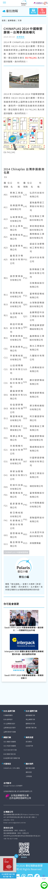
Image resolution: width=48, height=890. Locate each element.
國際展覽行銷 (30, 715)
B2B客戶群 (29, 746)
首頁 (4, 20)
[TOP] (45, 876)
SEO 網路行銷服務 (9, 742)
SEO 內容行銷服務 (9, 746)
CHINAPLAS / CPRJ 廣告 (11, 768)
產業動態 (12, 20)
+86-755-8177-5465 (10, 838)
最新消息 (29, 772)
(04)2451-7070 (8, 820)
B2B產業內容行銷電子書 (11, 758)
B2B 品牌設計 (8, 719)
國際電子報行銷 (31, 727)
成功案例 (29, 742)
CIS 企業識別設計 (9, 723)
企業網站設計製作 (9, 727)
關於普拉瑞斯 (30, 768)
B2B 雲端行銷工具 (9, 754)
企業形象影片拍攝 (9, 732)
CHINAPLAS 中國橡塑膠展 (16, 552)
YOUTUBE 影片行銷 (10, 750)
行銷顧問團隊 (8, 715)
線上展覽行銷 (30, 719)
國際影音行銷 (30, 723)
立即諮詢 (29, 776)
